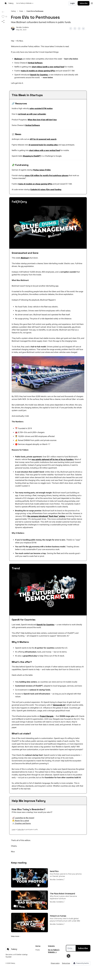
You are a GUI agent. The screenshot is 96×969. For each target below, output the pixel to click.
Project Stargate (47, 716)
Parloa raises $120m (42, 170)
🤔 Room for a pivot (20, 820)
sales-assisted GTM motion (41, 108)
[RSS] (68, 955)
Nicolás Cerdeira (22, 27)
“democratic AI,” (59, 705)
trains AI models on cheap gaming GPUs (38, 71)
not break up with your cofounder (32, 114)
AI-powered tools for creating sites (43, 145)
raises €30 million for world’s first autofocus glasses (46, 175)
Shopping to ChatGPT (32, 156)
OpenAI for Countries (39, 75)
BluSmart (18, 59)
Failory (13, 11)
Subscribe (83, 3)
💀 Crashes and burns (21, 823)
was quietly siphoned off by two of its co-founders (53, 459)
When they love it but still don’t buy (42, 120)
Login (72, 3)
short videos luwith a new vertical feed (48, 67)
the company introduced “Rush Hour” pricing (46, 516)
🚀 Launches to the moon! (23, 818)
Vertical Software (35, 63)
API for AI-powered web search (43, 139)
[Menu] (91, 3)
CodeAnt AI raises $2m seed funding (45, 189)
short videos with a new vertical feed (44, 150)
